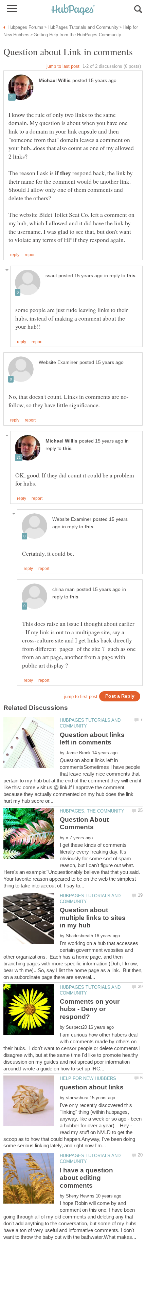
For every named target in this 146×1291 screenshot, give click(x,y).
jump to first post (80, 696)
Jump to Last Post (63, 66)
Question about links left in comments (92, 738)
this (131, 275)
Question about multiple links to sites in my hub (93, 917)
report (30, 255)
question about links (92, 1087)
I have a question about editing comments (86, 1178)
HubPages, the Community (92, 811)
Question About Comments (84, 823)
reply (14, 255)
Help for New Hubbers (88, 1078)
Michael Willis (55, 80)
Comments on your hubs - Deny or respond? (90, 1009)
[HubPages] (73, 10)
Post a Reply (119, 696)
